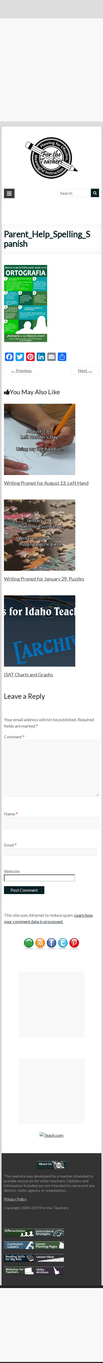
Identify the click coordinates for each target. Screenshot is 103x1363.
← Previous (21, 370)
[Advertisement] (51, 69)
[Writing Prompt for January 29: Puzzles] (39, 502)
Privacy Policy (15, 1199)
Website (12, 871)
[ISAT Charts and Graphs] (39, 597)
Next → (85, 370)
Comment (14, 736)
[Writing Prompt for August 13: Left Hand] (39, 406)
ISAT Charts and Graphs (28, 674)
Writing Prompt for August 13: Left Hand (46, 483)
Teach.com (53, 1135)
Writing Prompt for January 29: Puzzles (44, 579)
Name (11, 813)
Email (10, 844)
